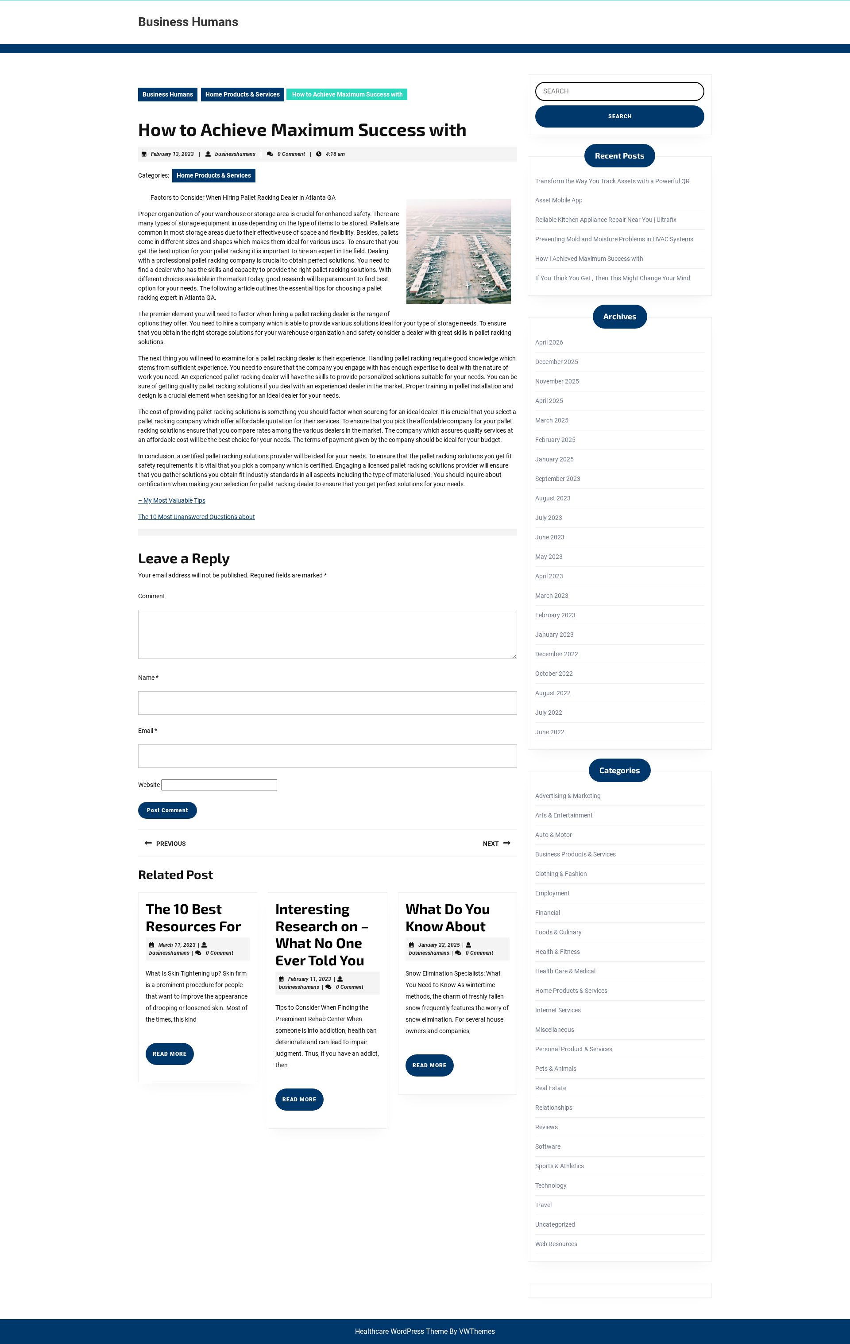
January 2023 (554, 634)
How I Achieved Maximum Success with (589, 258)
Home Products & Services (242, 94)
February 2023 (555, 615)
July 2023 (548, 517)
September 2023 (557, 478)
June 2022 (549, 732)
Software (547, 1146)
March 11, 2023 (177, 945)
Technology (551, 1185)
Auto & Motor (553, 834)
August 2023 (553, 498)
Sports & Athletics (559, 1166)
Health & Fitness (557, 951)
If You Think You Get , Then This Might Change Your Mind (612, 278)
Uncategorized (555, 1224)
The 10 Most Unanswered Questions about (196, 516)
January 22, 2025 (439, 945)
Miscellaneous (554, 1029)
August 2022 (553, 693)
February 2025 (555, 439)
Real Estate (550, 1088)
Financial (547, 912)
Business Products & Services (575, 854)
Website (149, 784)
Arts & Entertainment (564, 815)
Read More (173, 1057)
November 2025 (557, 381)
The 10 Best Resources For (193, 916)
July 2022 (548, 712)
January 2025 (554, 459)
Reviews (546, 1127)
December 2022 (556, 654)
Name (148, 677)
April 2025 (549, 400)
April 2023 (549, 576)
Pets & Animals (555, 1068)
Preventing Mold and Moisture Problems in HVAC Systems (614, 239)
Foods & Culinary (558, 932)
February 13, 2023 (172, 154)
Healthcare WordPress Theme (401, 1331)
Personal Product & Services (573, 1049)
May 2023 (549, 556)
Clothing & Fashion (561, 873)
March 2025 (551, 420)
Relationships (553, 1107)
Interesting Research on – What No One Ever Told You (322, 934)
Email (147, 730)
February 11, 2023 (309, 979)
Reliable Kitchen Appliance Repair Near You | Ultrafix (605, 219)
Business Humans (188, 22)
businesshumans (235, 154)
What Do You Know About (448, 916)
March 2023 (551, 595)
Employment (552, 893)
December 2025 (556, 361)
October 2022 (554, 673)
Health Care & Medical (565, 971)
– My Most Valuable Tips (171, 500)
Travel (543, 1204)
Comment (151, 596)
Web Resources (556, 1243)
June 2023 (549, 537)
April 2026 (549, 342)
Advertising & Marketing (568, 795)
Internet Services (558, 1010)
